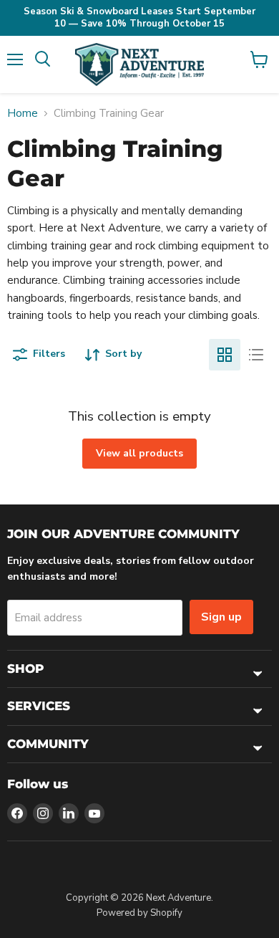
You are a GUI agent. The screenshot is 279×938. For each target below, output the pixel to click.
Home (22, 113)
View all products (139, 453)
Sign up (221, 617)
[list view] (256, 354)
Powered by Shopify (139, 912)
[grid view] (224, 354)
